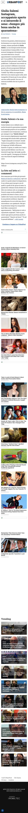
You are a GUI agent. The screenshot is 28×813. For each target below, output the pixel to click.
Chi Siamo (17, 778)
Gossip (14, 34)
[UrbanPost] (15, 2)
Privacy (3, 780)
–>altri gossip (18, 219)
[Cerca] (26, 2)
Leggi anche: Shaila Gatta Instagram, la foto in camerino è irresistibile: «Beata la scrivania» (14, 112)
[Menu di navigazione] (3, 2)
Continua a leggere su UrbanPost (14, 224)
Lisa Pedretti (6, 34)
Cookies (11, 780)
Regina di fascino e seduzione (11, 179)
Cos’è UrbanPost (6, 778)
